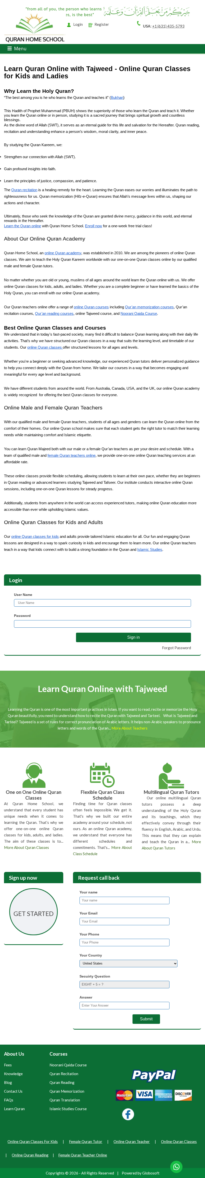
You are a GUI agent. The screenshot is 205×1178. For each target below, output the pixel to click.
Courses (59, 1054)
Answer (86, 997)
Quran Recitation (64, 1074)
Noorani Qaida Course (68, 1065)
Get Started (34, 913)
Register (101, 24)
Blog (8, 1082)
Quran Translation (65, 1100)
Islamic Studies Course (68, 1109)
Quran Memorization (67, 1091)
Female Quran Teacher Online (82, 1155)
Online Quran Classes (179, 1141)
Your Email (89, 913)
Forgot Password (176, 647)
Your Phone (89, 934)
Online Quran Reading (30, 1155)
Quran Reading (62, 1082)
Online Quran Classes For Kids (33, 1141)
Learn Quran (14, 1109)
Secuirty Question (95, 976)
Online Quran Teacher (132, 1141)
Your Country (91, 955)
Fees (8, 1065)
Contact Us (13, 1091)
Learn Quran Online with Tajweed (102, 688)
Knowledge (13, 1074)
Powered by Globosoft (141, 1173)
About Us (14, 1054)
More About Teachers (130, 728)
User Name (23, 595)
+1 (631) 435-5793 (168, 26)
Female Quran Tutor (85, 1141)
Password (22, 616)
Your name (89, 892)
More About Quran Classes (26, 847)
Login (78, 24)
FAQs (8, 1100)
